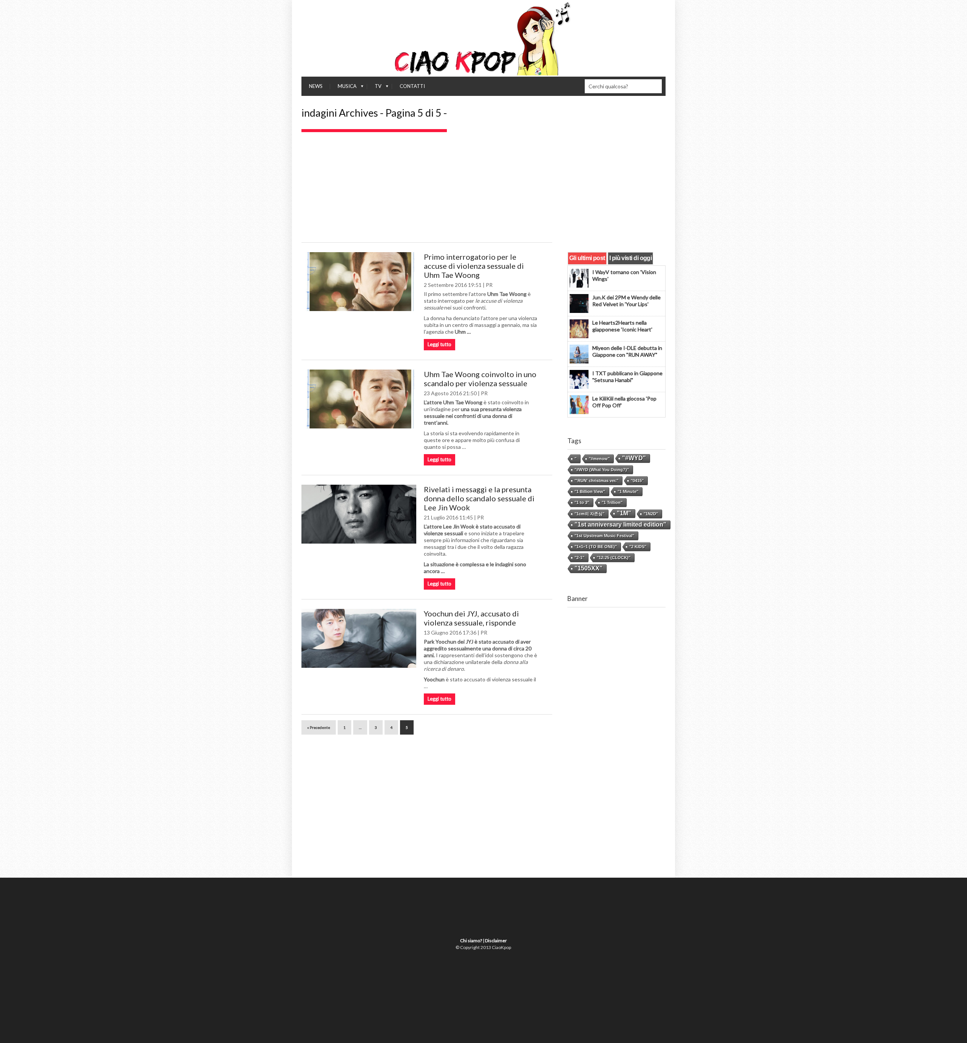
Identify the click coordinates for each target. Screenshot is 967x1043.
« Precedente (318, 727)
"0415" (637, 480)
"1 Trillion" (612, 502)
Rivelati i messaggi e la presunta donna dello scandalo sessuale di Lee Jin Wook (479, 498)
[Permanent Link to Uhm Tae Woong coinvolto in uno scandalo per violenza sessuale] (358, 399)
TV (374, 88)
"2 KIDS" (637, 546)
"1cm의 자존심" (589, 513)
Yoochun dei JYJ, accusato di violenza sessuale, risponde (471, 618)
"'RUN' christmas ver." (596, 480)
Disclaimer (496, 940)
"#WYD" (634, 458)
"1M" (624, 513)
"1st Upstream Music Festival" (604, 535)
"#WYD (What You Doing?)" (602, 469)
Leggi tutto (439, 344)
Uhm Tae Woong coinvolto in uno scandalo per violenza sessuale (480, 379)
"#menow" (599, 458)
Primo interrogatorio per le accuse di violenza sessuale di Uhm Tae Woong (474, 265)
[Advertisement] (483, 189)
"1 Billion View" (590, 491)
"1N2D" (651, 513)
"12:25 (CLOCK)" (613, 557)
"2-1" (579, 557)
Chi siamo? (471, 940)
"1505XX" (588, 568)
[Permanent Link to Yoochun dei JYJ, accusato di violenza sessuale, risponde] (358, 638)
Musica (343, 88)
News (316, 86)
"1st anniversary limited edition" (620, 524)
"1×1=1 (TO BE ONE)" (596, 546)
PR (489, 285)
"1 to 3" (582, 502)
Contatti (412, 86)
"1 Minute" (628, 491)
